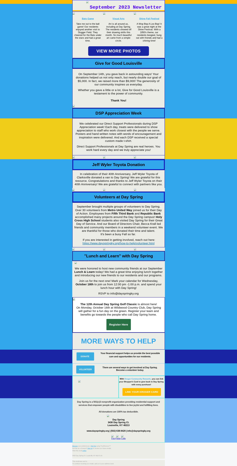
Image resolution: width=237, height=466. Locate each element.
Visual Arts (118, 18)
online (84, 450)
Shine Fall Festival (149, 18)
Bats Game (88, 18)
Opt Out (93, 446)
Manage (75, 446)
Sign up (90, 448)
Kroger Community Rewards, (141, 382)
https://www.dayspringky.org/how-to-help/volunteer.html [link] (119, 243)
